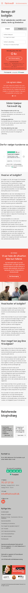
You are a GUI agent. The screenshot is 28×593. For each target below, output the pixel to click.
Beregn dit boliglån (6, 514)
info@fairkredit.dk (10, 494)
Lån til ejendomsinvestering (8, 531)
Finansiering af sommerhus (8, 523)
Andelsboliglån (5, 512)
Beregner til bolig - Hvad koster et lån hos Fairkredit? (12, 518)
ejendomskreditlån (9, 189)
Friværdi (20, 29)
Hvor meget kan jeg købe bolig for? (10, 526)
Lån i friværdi (4, 528)
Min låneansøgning (21, 3)
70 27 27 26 (7, 483)
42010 (10, 556)
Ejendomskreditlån (6, 521)
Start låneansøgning (14, 276)
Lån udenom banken (6, 536)
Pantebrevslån (4, 539)
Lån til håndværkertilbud (7, 534)
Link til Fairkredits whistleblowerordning (12, 559)
